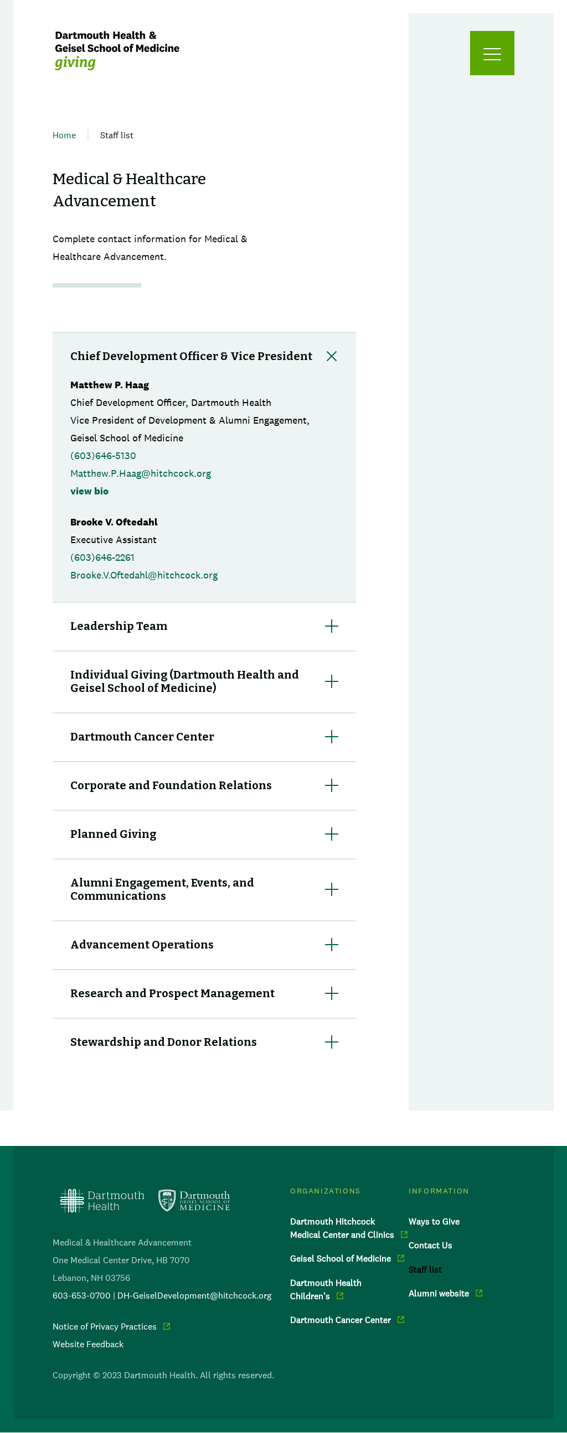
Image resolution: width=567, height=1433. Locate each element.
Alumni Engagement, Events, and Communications (162, 889)
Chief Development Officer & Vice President (191, 356)
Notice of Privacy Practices (105, 1326)
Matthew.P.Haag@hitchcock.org (140, 473)
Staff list (425, 1269)
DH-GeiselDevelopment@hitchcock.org (194, 1295)
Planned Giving (113, 834)
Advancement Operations (142, 944)
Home (64, 134)
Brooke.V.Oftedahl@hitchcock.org (144, 575)
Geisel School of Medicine (340, 1258)
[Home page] (145, 1200)
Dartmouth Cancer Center (142, 736)
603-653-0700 (82, 1295)
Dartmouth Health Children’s (326, 1289)
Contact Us (430, 1244)
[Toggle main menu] (492, 53)
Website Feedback (88, 1343)
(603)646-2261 (102, 557)
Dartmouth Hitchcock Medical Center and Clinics (342, 1228)
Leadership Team (118, 626)
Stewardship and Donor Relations (163, 1042)
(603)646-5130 (103, 456)
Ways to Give (434, 1221)
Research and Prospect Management (172, 993)
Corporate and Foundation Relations (171, 785)
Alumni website (439, 1293)
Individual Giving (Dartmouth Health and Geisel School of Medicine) (184, 681)
